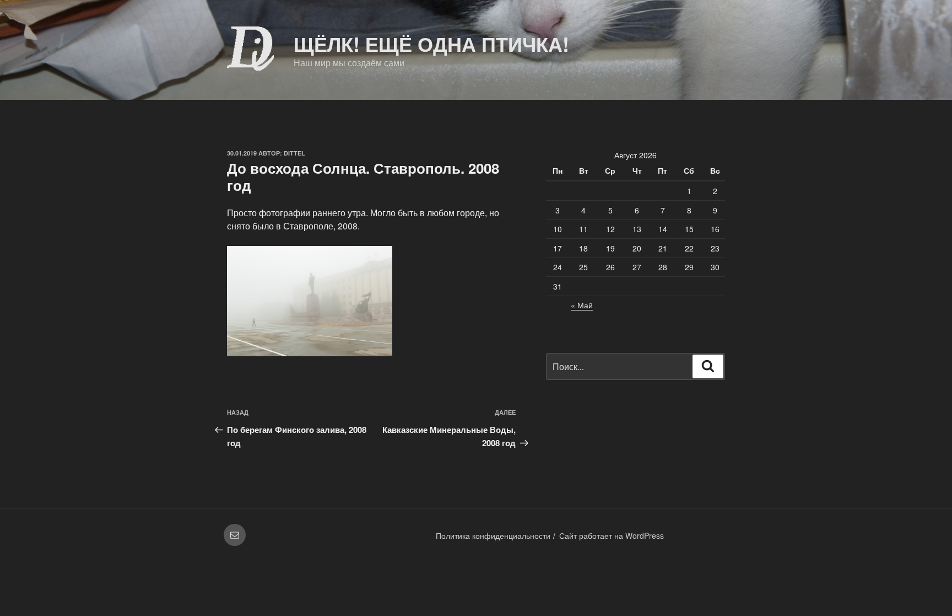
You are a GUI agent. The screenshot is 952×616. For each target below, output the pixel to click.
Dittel (294, 153)
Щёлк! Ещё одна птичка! (431, 43)
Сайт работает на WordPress (611, 535)
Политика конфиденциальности (493, 535)
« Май (582, 304)
